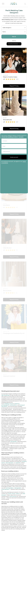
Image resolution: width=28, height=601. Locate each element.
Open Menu (3, 4)
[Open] (25, 28)
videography (13, 441)
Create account (14, 157)
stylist (9, 493)
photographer (10, 488)
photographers (5, 405)
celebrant (18, 462)
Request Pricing (14, 86)
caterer (18, 493)
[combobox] (12, 27)
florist (13, 493)
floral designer (10, 462)
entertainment (5, 489)
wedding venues (8, 403)
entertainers (13, 405)
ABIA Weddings (5, 395)
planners (17, 403)
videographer (17, 488)
